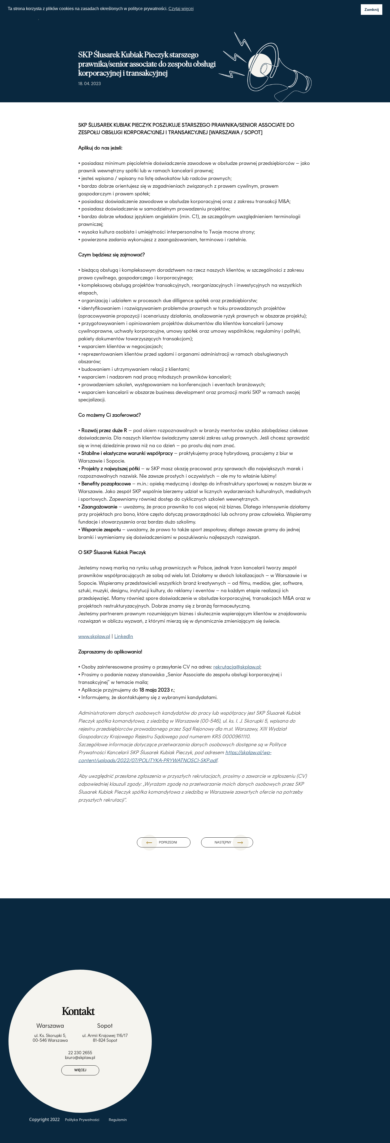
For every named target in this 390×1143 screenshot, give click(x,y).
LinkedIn (123, 636)
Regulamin (118, 1119)
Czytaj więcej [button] (181, 8)
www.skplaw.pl (94, 636)
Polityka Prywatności (82, 1119)
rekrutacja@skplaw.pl (236, 667)
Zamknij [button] (372, 9)
